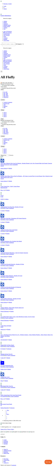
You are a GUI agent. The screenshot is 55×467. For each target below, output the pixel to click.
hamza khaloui (4, 168)
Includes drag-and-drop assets (9, 88)
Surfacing (9, 348)
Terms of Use (4, 429)
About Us (5, 449)
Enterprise (5, 452)
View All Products (7, 31)
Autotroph (13, 465)
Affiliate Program (7, 450)
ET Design (3, 348)
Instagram (5, 442)
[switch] (12, 82)
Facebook (5, 441)
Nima (2, 380)
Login (4, 6)
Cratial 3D (3, 357)
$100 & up (5, 97)
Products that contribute (8, 85)
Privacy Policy (10, 429)
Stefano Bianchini (5, 407)
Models (10, 168)
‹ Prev (7, 410)
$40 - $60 (5, 94)
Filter (2, 119)
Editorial (5, 106)
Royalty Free (6, 103)
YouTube (5, 443)
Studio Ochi (3, 369)
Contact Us (6, 462)
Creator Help (6, 460)
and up (5, 112)
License (2, 99)
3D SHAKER (4, 339)
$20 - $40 (5, 93)
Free (4, 29)
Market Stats (6, 453)
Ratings (2, 146)
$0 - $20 (5, 92)
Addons (6, 199)
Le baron (3, 210)
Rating (2, 110)
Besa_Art (3, 190)
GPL (4, 104)
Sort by (11, 155)
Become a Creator (7, 3)
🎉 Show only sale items (6, 82)
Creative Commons (7, 102)
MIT (4, 107)
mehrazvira (3, 329)
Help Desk (5, 458)
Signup (5, 8)
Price (2, 89)
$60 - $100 (5, 96)
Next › (7, 414)
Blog (4, 461)
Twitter (5, 439)
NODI (2, 199)
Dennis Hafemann (5, 311)
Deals (4, 36)
